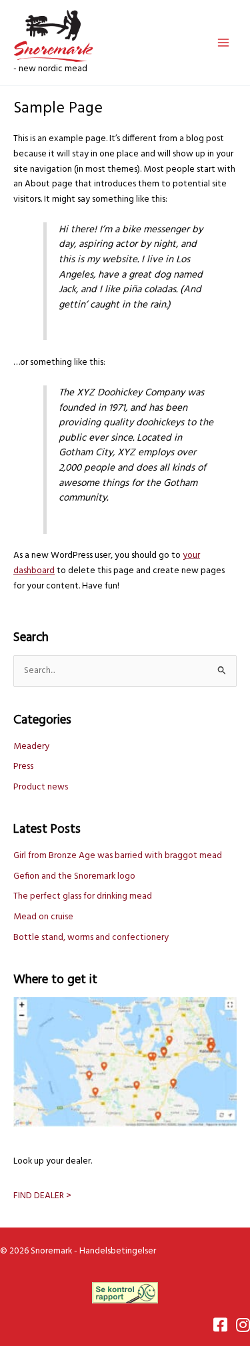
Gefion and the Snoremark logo (74, 876)
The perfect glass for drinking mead (82, 896)
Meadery (31, 747)
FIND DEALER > (42, 1196)
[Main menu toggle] (224, 42)
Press (23, 767)
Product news (40, 787)
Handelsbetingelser (117, 1251)
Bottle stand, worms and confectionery (91, 938)
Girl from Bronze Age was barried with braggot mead (117, 856)
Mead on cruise (43, 917)
